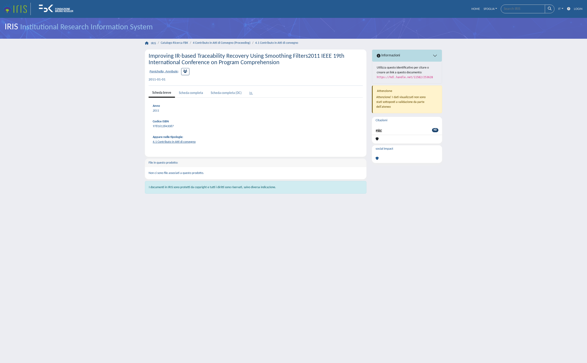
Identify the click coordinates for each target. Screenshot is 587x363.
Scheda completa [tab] (191, 93)
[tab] (251, 93)
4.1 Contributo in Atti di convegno (276, 43)
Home (475, 9)
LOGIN (578, 9)
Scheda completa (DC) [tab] (226, 93)
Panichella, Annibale (164, 71)
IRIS (153, 43)
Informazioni (390, 55)
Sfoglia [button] (489, 9)
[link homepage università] (57, 9)
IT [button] (559, 9)
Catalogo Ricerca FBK (174, 43)
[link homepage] (17, 9)
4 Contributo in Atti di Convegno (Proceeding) (221, 43)
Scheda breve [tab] (161, 93)
